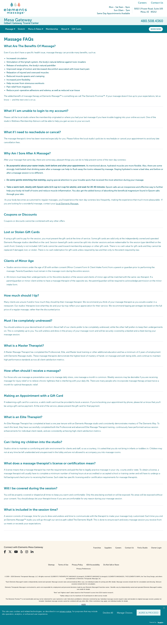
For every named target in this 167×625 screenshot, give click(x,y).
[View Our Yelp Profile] (21, 552)
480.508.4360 (152, 21)
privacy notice (65, 611)
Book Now (156, 29)
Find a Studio (142, 548)
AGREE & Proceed (148, 612)
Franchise (97, 548)
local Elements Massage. (67, 203)
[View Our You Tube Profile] (16, 552)
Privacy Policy (77, 565)
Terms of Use (63, 565)
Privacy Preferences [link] (83, 569)
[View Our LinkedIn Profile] (32, 552)
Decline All (108, 612)
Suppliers (108, 548)
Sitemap (51, 565)
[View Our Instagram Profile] (26, 552)
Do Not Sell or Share (111, 565)
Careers (142, 2)
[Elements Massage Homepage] (17, 8)
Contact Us (157, 2)
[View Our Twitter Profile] (10, 552)
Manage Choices (124, 612)
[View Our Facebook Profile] (5, 552)
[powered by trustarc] (160, 622)
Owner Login (156, 548)
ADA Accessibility (93, 565)
